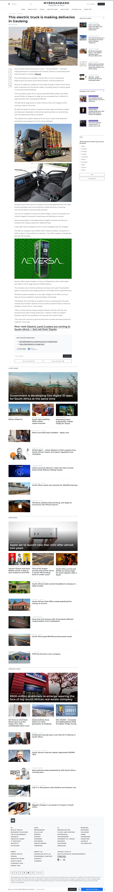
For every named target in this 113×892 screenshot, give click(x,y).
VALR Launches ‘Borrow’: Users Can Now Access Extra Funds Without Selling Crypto (52, 469)
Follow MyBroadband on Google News (31, 344)
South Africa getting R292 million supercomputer (41, 421)
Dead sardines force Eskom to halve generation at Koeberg (41, 722)
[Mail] (10, 85)
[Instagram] (32, 872)
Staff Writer (13, 24)
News (23, 9)
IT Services (16, 841)
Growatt (84, 151)
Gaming (37, 836)
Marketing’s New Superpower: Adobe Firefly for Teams (64, 422)
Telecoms (35, 785)
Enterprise (62, 834)
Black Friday (60, 718)
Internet (35, 733)
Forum (42, 9)
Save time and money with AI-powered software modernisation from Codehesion (52, 620)
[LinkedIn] (10, 77)
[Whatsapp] (20, 872)
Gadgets (12, 542)
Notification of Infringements (71, 854)
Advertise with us (42, 854)
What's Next (64, 9)
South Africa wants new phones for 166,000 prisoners (55, 485)
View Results (92, 178)
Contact (38, 858)
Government (14, 393)
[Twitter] (10, 73)
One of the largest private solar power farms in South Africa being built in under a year (43, 572)
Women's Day (93, 96)
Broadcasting (63, 830)
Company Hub (76, 9)
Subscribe (101, 4)
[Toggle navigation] (9, 4)
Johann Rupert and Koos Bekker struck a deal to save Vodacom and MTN (19, 571)
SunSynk (84, 162)
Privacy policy (64, 851)
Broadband (39, 830)
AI (32, 652)
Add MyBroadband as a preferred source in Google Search (38, 341)
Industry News (52, 9)
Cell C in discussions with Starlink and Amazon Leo (54, 787)
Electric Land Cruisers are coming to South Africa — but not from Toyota (42, 328)
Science (84, 841)
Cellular (11, 566)
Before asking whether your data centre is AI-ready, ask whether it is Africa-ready (96, 66)
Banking (84, 827)
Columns (85, 832)
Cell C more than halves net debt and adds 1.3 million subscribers (95, 27)
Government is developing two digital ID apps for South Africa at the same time (41, 397)
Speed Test (88, 9)
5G (12, 827)
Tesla (83, 165)
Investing (85, 839)
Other (83, 170)
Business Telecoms (19, 832)
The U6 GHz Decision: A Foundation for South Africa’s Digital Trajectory (96, 40)
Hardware (35, 417)
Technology (36, 430)
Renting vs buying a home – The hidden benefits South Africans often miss (95, 53)
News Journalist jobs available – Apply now (50, 433)
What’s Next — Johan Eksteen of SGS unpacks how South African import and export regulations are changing (54, 452)
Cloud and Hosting (66, 832)
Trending (35, 500)
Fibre (83, 834)
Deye (83, 146)
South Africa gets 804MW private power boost (52, 636)
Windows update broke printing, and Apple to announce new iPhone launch (52, 504)
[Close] (104, 889)
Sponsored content (43, 856)
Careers (38, 861)
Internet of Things (66, 839)
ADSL (36, 827)
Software (61, 843)
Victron (83, 167)
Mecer (83, 159)
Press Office (32, 9)
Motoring (12, 13)
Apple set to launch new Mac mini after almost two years (42, 546)
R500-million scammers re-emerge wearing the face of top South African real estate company (42, 698)
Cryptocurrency (14, 718)
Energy (11, 417)
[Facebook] (12, 872)
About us (38, 851)
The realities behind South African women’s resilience (96, 99)
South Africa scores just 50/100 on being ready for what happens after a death (66, 572)
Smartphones (40, 843)
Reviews (61, 841)
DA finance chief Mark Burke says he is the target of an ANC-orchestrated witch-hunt (19, 723)
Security (12, 693)
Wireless (61, 845)
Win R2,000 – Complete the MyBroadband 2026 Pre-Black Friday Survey (66, 722)
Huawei (83, 154)
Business (35, 448)
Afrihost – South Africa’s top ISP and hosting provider (95, 78)
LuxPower (84, 157)
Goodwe (84, 149)
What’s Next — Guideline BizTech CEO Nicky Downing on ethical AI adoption (96, 112)
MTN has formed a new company (46, 654)
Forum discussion (57, 361)
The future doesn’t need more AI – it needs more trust (95, 124)
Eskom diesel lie (15, 419)
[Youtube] (28, 872)
